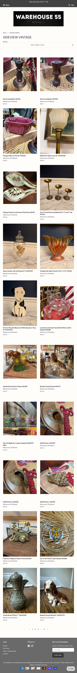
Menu (7, 5)
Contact (5, 654)
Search (5, 646)
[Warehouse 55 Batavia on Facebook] (29, 646)
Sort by (5, 41)
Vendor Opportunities (9, 651)
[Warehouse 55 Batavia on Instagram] (32, 646)
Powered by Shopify (41, 665)
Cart (72, 5)
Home (4, 33)
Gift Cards (6, 648)
